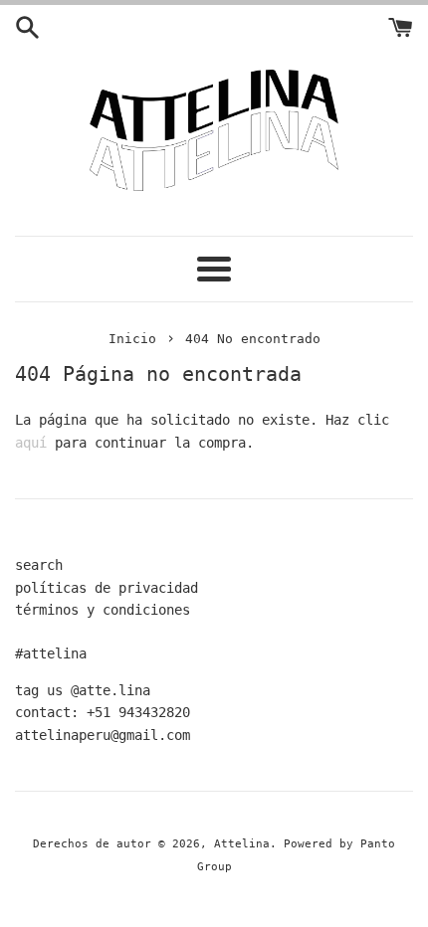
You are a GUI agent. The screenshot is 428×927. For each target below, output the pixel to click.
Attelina (242, 843)
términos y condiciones (102, 610)
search (39, 565)
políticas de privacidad (106, 588)
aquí (31, 443)
